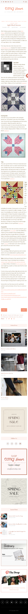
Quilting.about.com (6, 48)
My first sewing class (21, 264)
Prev (4, 309)
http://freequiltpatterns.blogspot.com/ (11, 295)
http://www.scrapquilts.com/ (8, 293)
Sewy (16, 23)
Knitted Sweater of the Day (7, 373)
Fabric (3, 21)
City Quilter (13, 230)
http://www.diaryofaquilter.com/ (18, 254)
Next (24, 309)
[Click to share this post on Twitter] (8, 319)
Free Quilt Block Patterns (10, 315)
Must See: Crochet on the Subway (8, 349)
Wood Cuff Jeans (4, 397)
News (19, 21)
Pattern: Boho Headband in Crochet (17, 524)
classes (6, 243)
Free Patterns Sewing (11, 21)
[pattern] (24, 83)
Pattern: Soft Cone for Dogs (15, 516)
